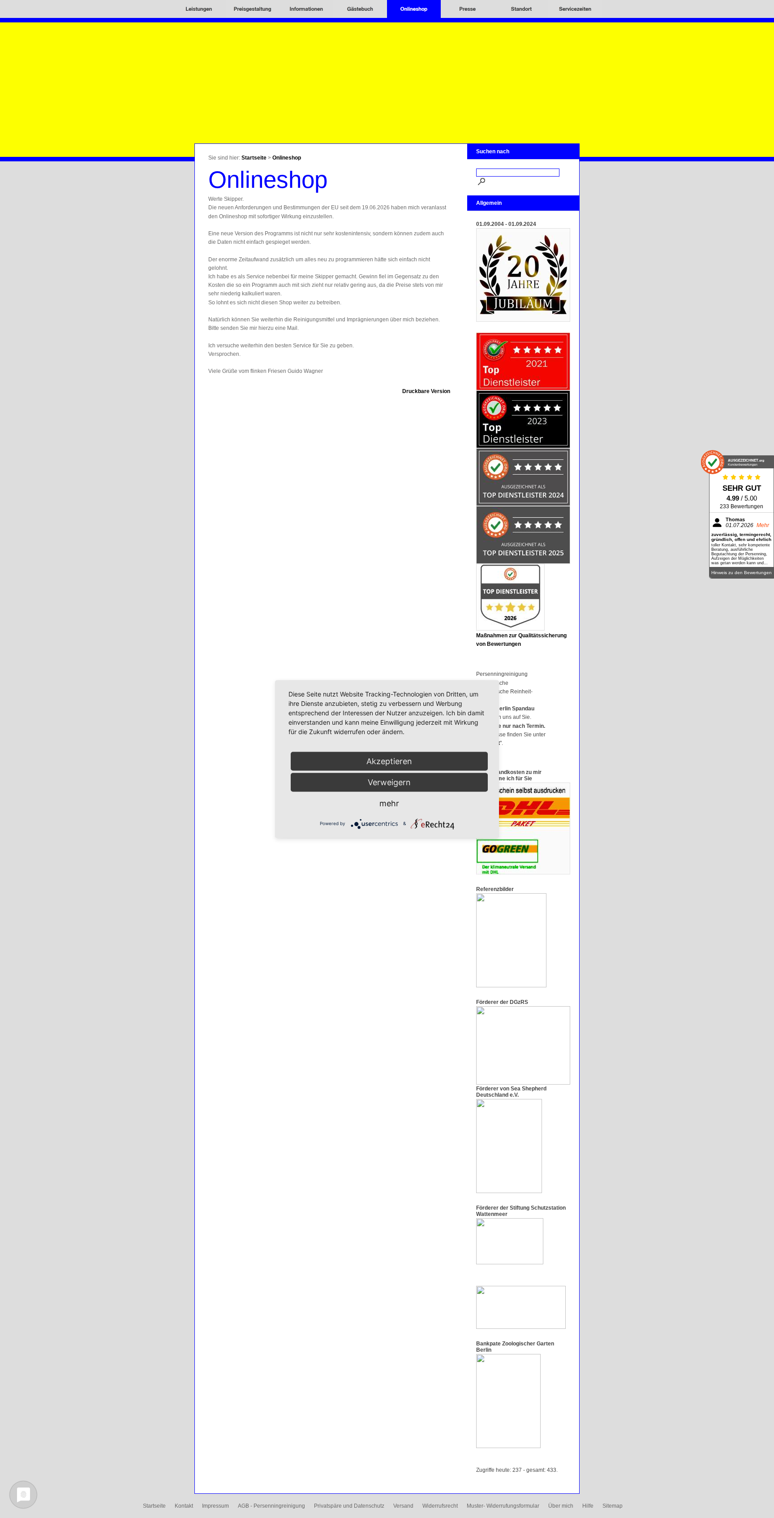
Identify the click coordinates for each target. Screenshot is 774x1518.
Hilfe (587, 1506)
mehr (389, 803)
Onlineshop (286, 158)
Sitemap (612, 1506)
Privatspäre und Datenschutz (349, 1506)
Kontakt (184, 1506)
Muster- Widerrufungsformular (503, 1506)
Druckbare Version (426, 391)
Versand (403, 1506)
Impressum (215, 1506)
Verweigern (389, 782)
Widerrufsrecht (440, 1506)
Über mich (560, 1506)
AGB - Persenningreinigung (271, 1506)
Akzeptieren (389, 760)
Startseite (254, 158)
